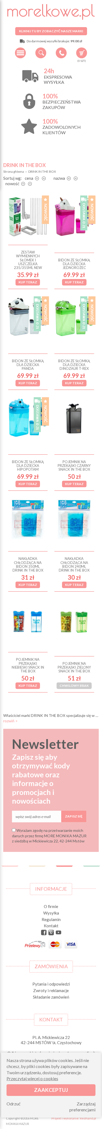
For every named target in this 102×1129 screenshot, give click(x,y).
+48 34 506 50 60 (61, 52)
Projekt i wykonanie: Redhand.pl (73, 1118)
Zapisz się (73, 816)
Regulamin (51, 919)
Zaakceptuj (51, 1090)
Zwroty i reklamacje (51, 990)
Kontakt (51, 925)
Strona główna (13, 171)
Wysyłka (51, 912)
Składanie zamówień (51, 997)
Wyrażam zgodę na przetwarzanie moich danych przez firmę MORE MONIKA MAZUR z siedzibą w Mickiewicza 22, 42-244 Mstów (49, 835)
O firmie (51, 906)
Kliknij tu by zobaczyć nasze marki (51, 31)
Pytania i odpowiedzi (51, 984)
